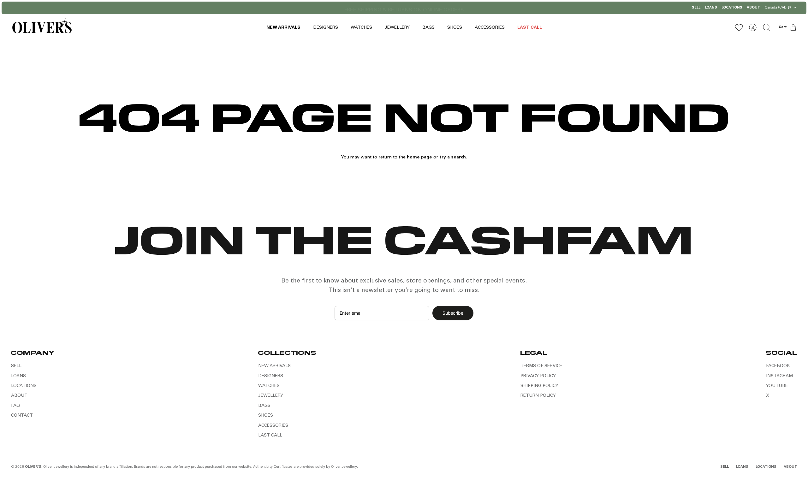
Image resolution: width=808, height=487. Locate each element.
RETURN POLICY (538, 396)
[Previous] (322, 8)
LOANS (711, 7)
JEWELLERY (397, 28)
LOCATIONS (732, 7)
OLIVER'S (33, 467)
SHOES (454, 28)
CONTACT (22, 415)
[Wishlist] (739, 27)
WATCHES (361, 28)
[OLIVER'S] (42, 27)
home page (419, 157)
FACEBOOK (778, 366)
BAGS (428, 28)
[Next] (485, 8)
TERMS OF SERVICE (541, 366)
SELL (696, 7)
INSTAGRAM (779, 376)
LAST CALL (529, 28)
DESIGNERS (325, 28)
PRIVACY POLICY (538, 376)
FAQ (15, 406)
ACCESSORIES (490, 28)
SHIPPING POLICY (539, 386)
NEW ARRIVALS (283, 28)
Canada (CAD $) (778, 7)
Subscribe (453, 313)
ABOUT (753, 7)
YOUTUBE (777, 386)
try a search (452, 157)
